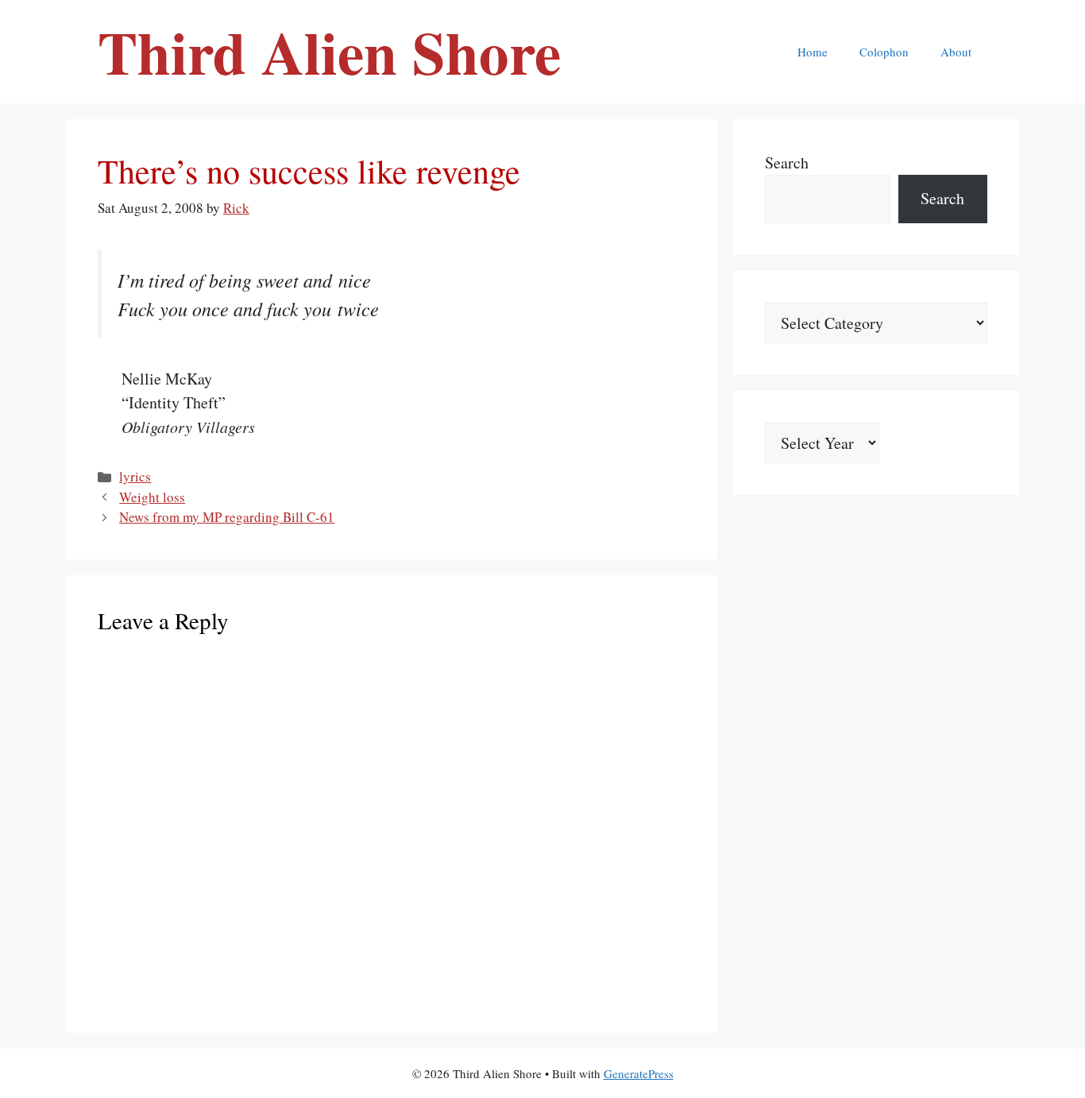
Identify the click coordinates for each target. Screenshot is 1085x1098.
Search (787, 162)
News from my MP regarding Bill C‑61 (226, 517)
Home (812, 52)
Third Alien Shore (329, 51)
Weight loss (152, 497)
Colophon (884, 52)
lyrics (135, 476)
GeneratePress (639, 1073)
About (955, 52)
